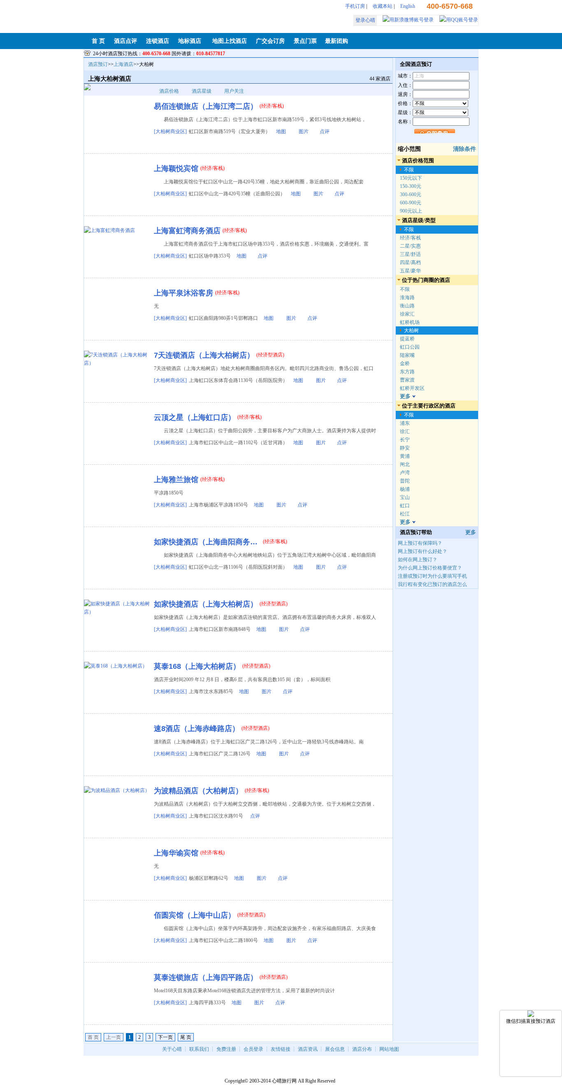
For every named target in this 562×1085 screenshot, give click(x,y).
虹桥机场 (410, 322)
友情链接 (280, 1049)
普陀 (405, 481)
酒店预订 (98, 64)
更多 (470, 532)
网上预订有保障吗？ (420, 543)
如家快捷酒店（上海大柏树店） (206, 604)
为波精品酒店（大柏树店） (198, 791)
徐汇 (405, 431)
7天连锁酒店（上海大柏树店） (204, 355)
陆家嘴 (407, 355)
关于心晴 (172, 1049)
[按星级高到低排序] (213, 91)
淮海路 (407, 297)
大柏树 (411, 330)
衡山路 (407, 306)
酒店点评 (125, 41)
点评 (325, 131)
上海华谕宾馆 (176, 853)
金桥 (405, 363)
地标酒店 (189, 41)
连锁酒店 (157, 41)
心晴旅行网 (284, 1081)
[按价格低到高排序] (185, 91)
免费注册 (226, 1049)
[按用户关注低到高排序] (250, 91)
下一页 (165, 1037)
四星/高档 (410, 262)
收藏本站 (382, 6)
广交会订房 (270, 41)
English (407, 6)
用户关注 (234, 91)
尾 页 (185, 1037)
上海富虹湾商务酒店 (187, 231)
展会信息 (335, 1049)
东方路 (407, 372)
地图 (281, 131)
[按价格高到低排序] (181, 91)
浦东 (405, 423)
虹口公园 (410, 347)
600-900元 (410, 203)
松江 (405, 514)
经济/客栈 (410, 238)
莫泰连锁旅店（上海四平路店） (206, 977)
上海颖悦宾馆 (176, 168)
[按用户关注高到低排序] (246, 91)
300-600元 (410, 194)
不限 (409, 170)
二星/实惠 (410, 246)
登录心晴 (365, 20)
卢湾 (405, 473)
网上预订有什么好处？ (422, 551)
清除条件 (464, 149)
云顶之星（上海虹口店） (194, 417)
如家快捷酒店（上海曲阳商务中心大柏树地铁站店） (207, 542)
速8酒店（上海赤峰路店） (196, 728)
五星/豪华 (410, 271)
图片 (304, 131)
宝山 (405, 497)
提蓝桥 (407, 339)
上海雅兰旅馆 (176, 480)
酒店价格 (169, 91)
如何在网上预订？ (417, 559)
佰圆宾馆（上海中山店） (194, 915)
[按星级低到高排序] (218, 91)
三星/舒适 (410, 254)
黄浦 (405, 456)
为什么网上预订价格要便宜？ (430, 568)
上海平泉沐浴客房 (183, 293)
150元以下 (411, 178)
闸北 (405, 464)
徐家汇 (407, 314)
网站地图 (389, 1049)
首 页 (98, 41)
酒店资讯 (308, 1049)
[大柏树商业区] (170, 131)
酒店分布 (362, 1049)
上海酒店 (123, 64)
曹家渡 (407, 380)
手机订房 (355, 6)
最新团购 (336, 41)
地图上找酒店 (229, 41)
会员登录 (253, 1049)
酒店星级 (201, 91)
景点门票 (305, 41)
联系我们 (199, 1049)
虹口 (405, 506)
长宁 (405, 440)
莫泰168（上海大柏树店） (197, 666)
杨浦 (405, 489)
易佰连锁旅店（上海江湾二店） (206, 106)
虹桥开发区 (412, 388)
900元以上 (411, 211)
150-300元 (410, 186)
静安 (405, 448)
